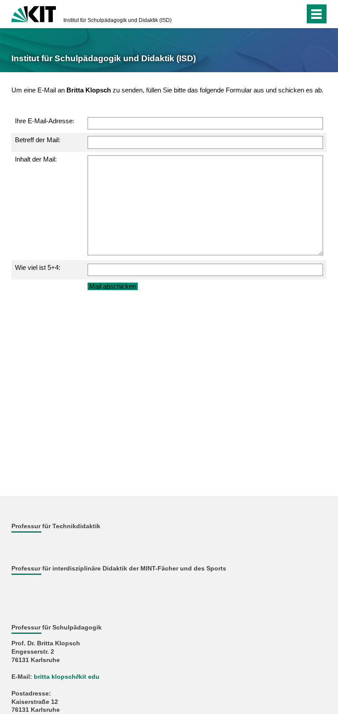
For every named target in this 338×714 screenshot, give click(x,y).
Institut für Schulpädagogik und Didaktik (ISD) (117, 20)
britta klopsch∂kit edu (66, 677)
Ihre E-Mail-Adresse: (44, 121)
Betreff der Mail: (37, 140)
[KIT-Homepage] (33, 13)
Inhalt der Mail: (36, 159)
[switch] (280, 14)
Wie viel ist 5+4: (37, 267)
